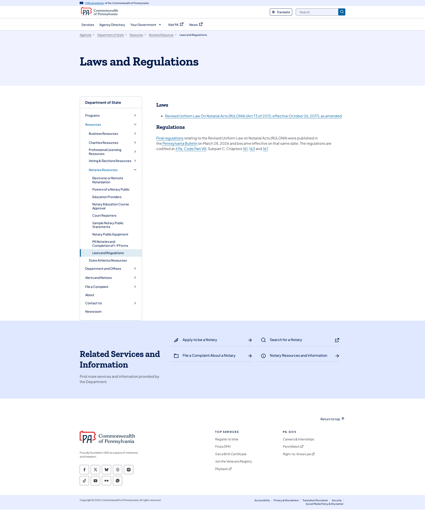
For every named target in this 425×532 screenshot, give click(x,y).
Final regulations (170, 138)
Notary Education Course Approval (110, 206)
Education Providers (107, 197)
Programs (92, 115)
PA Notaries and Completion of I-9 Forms (110, 243)
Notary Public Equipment (110, 234)
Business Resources (103, 133)
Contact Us (93, 303)
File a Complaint (96, 287)
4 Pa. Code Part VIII (190, 148)
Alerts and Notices (98, 277)
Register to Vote (226, 439)
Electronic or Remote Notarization (107, 180)
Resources (93, 124)
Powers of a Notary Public (110, 189)
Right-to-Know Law (297, 454)
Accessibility (262, 500)
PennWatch (291, 446)
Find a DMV (223, 446)
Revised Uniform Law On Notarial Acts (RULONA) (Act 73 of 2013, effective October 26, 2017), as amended (253, 116)
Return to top (330, 419)
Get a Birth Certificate (231, 454)
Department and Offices (103, 268)
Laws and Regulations (108, 253)
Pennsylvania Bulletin (179, 143)
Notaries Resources (103, 170)
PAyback (221, 469)
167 (265, 148)
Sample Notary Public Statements (108, 225)
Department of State (103, 102)
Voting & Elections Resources (110, 161)
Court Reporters (104, 215)
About (89, 295)
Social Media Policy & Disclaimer (325, 503)
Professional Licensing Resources (105, 152)
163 (252, 148)
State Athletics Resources (108, 260)
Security (337, 500)
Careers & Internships (298, 439)
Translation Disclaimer (315, 500)
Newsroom (93, 311)
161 (245, 148)
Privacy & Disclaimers (286, 500)
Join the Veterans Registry (233, 461)
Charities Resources (103, 143)
